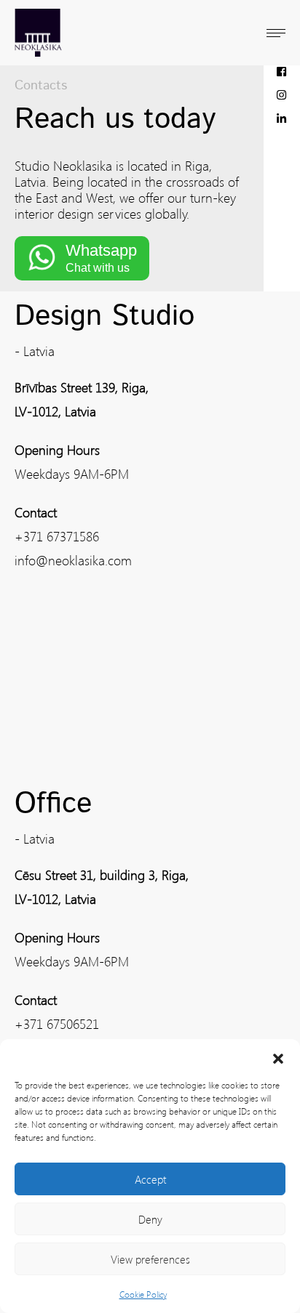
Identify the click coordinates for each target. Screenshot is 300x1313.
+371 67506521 (57, 1023)
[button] (278, 1057)
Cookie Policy (143, 1294)
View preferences (150, 1259)
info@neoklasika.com (73, 560)
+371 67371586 (57, 536)
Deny (150, 1219)
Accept (150, 1179)
